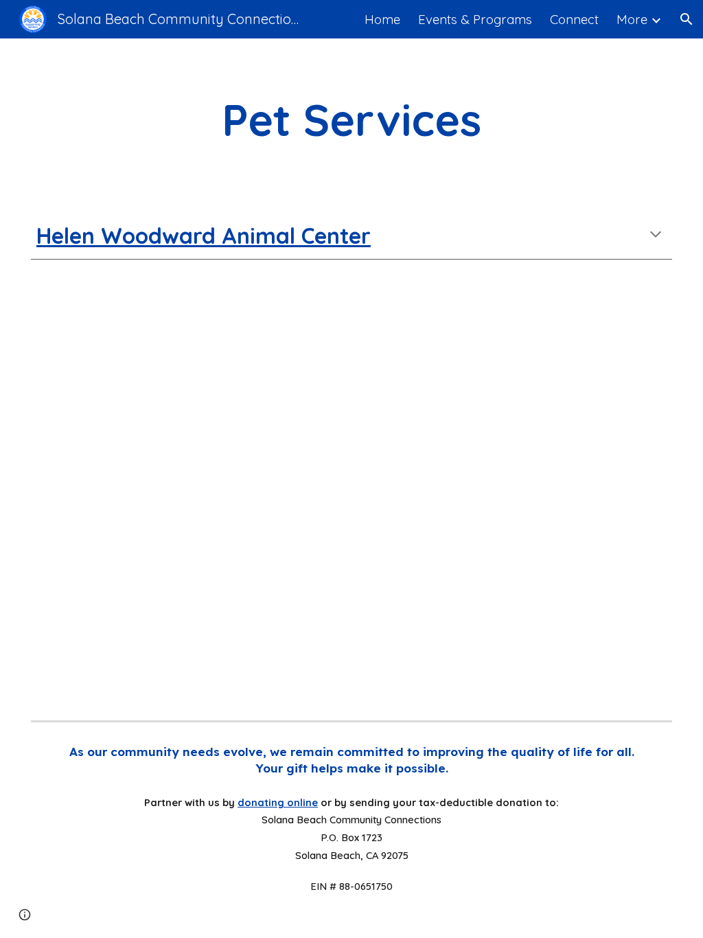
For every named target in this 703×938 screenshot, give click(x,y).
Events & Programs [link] (475, 19)
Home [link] (382, 19)
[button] (686, 19)
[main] (352, 120)
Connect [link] (574, 19)
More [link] (631, 19)
